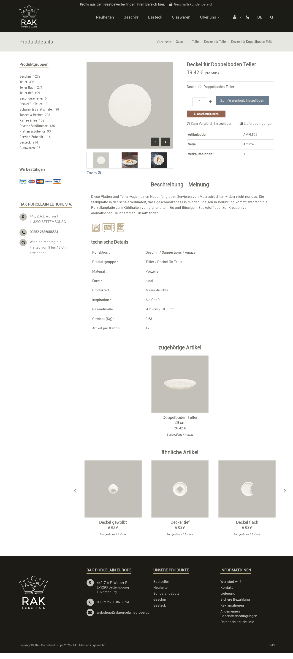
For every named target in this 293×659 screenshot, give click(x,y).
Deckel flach (247, 522)
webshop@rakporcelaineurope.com (124, 612)
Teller (196, 41)
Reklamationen (232, 605)
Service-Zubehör (31, 137)
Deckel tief (180, 522)
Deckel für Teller (215, 41)
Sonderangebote (166, 593)
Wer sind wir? (230, 582)
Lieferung (227, 593)
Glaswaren (181, 17)
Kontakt (226, 588)
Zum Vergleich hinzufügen (211, 124)
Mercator (85, 645)
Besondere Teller (31, 98)
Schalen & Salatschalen (36, 109)
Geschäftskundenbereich (193, 4)
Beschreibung (167, 184)
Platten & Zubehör (32, 131)
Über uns (208, 17)
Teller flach (27, 87)
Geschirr (131, 17)
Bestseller (161, 582)
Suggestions (172, 252)
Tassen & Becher (31, 115)
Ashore (122, 534)
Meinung (198, 184)
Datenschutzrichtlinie (237, 622)
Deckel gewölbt (113, 522)
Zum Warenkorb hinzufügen (182, 384)
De (259, 17)
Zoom (92, 173)
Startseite (164, 42)
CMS (272, 645)
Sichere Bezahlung (235, 599)
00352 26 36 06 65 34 (113, 602)
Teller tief (26, 93)
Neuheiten (105, 17)
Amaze (248, 144)
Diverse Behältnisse (33, 126)
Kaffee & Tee (28, 120)
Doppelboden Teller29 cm (180, 420)
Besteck (155, 17)
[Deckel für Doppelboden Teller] (130, 65)
